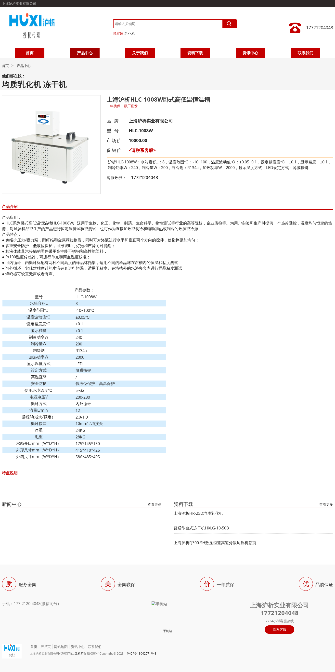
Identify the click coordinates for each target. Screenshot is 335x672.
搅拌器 (118, 33)
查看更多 (154, 504)
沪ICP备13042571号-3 (141, 653)
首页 (30, 52)
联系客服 (279, 629)
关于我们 (140, 52)
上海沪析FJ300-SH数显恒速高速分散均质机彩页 (215, 542)
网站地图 (61, 646)
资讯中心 (250, 52)
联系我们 (305, 52)
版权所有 (80, 653)
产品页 (45, 646)
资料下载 (195, 52)
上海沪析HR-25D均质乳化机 (198, 513)
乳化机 (130, 33)
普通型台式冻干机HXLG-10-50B (201, 528)
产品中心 (85, 52)
